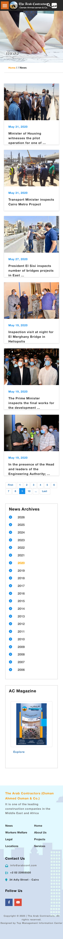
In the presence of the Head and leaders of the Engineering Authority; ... (31, 469)
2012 (21, 624)
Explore (19, 752)
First (10, 485)
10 (29, 491)
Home (11, 67)
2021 (21, 556)
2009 (21, 647)
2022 (21, 548)
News (9, 826)
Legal (8, 839)
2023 (21, 540)
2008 (21, 655)
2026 (21, 518)
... (36, 491)
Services (39, 846)
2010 (21, 640)
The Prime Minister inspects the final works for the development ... (31, 403)
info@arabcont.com (23, 865)
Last (44, 491)
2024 (21, 533)
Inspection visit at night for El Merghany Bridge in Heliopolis (31, 337)
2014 (21, 609)
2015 (21, 601)
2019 (21, 571)
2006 (21, 670)
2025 (21, 525)
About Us (40, 832)
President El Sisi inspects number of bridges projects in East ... (31, 271)
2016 (21, 594)
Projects (39, 839)
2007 (21, 662)
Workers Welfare (16, 832)
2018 (21, 578)
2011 (21, 632)
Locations (11, 846)
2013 (21, 617)
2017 (21, 586)
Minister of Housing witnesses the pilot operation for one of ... (27, 138)
